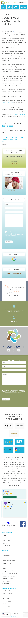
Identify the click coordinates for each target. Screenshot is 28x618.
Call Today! (14, 163)
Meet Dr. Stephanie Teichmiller (10, 538)
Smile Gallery (6, 598)
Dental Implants (7, 563)
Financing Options (7, 593)
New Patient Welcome (8, 591)
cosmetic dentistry (7, 102)
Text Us (9, 7)
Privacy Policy (6, 606)
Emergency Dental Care (9, 571)
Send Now (8, 242)
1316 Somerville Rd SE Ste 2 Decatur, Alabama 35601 (13, 139)
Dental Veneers (6, 565)
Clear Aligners (6, 555)
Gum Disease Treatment (9, 576)
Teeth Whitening (7, 581)
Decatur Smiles (7, 533)
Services (5, 550)
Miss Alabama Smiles (8, 603)
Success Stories (6, 596)
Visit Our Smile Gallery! (14, 273)
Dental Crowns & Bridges (9, 560)
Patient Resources (9, 588)
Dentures (5, 568)
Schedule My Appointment (9, 545)
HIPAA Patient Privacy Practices (11, 609)
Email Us (16, 7)
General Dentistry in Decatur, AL (11, 573)
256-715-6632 (7, 126)
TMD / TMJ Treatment (8, 584)
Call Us (3, 7)
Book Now (23, 7)
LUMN (13, 616)
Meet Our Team (6, 540)
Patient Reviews (7, 601)
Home (4, 535)
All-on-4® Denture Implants (9, 552)
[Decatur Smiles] (8, 3)
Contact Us (5, 543)
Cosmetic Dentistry (7, 558)
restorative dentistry (19, 114)
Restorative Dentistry (8, 578)
